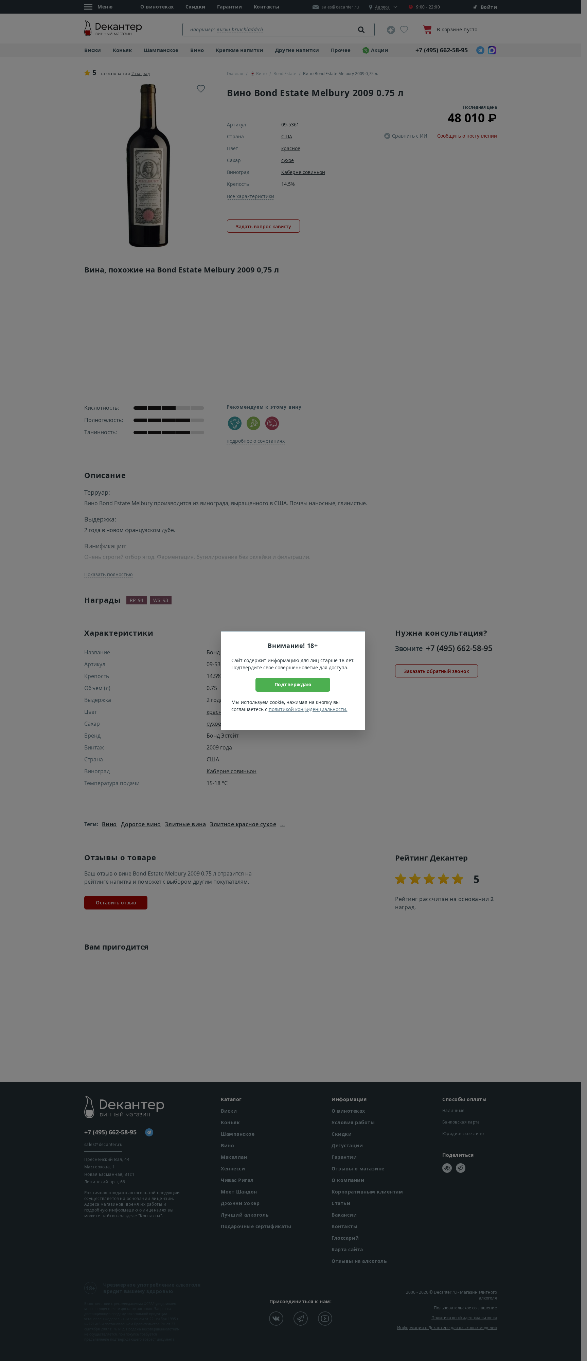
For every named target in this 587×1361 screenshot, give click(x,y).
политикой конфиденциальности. (308, 709)
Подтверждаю (293, 684)
